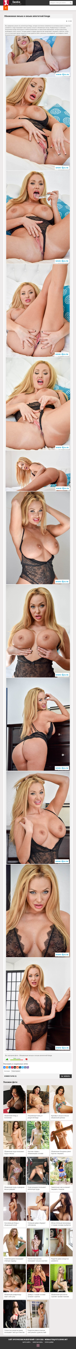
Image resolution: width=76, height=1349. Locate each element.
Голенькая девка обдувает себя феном (37, 1224)
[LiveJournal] (20, 1067)
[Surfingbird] (23, 1067)
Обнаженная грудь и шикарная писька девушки (14, 1188)
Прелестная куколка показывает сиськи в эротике (37, 1260)
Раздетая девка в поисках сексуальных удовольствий (37, 1331)
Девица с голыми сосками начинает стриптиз (36, 1296)
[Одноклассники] (7, 1067)
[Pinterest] (12, 1067)
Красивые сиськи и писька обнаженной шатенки (60, 1117)
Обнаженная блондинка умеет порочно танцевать (61, 1152)
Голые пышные (16, 1071)
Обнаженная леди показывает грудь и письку (14, 1152)
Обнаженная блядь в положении (11, 1117)
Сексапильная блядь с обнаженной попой (11, 1224)
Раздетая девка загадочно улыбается (60, 1260)
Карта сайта (26, 1342)
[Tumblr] (25, 1067)
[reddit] (17, 1067)
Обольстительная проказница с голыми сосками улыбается (61, 1224)
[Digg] (15, 1067)
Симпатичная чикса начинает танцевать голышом (60, 1188)
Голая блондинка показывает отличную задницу (14, 1260)
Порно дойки (49, 1342)
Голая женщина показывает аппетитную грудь (37, 1188)
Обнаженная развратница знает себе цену (12, 1296)
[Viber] (28, 1067)
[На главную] (14, 3)
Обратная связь (38, 1342)
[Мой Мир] (10, 1067)
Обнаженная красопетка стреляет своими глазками (60, 1296)
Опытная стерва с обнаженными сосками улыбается (35, 1152)
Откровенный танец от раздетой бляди (35, 1117)
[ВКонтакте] (4, 1067)
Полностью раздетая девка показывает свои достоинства (14, 1331)
